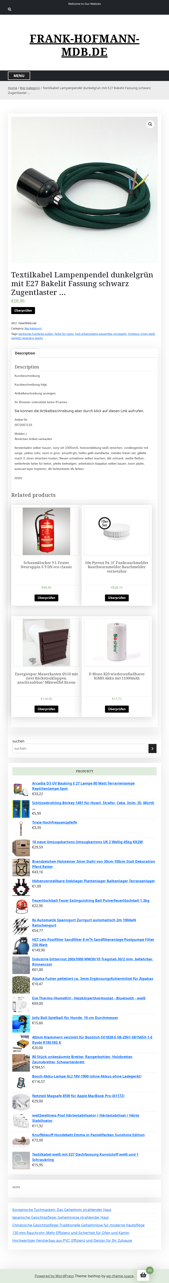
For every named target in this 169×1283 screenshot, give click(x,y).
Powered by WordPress (54, 1276)
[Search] (152, 748)
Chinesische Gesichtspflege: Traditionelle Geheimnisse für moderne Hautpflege (78, 1225)
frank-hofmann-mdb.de (85, 45)
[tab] (25, 353)
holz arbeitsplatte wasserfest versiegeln (101, 334)
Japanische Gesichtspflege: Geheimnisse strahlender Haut (60, 1217)
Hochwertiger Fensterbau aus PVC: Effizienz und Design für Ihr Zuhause (72, 1240)
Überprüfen (23, 310)
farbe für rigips (64, 334)
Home (12, 88)
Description (25, 353)
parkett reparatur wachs (27, 338)
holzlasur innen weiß (141, 334)
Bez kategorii (30, 88)
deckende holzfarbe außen (35, 334)
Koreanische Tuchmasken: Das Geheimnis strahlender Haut (61, 1209)
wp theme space (120, 1276)
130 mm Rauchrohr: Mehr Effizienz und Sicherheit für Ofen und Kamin (70, 1232)
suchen (18, 741)
